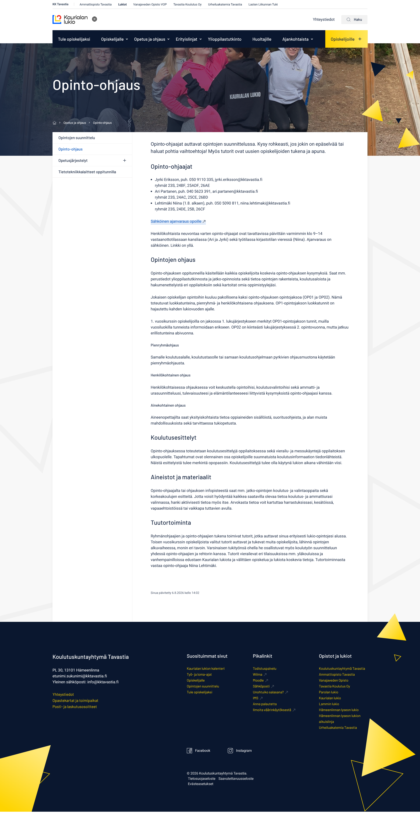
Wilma (257, 674)
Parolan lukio (328, 692)
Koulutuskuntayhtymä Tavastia (342, 668)
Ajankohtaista (295, 39)
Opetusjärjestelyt (73, 160)
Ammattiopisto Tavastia (96, 4)
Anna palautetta (265, 704)
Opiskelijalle (112, 39)
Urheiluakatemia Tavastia (225, 4)
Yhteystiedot (323, 20)
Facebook (202, 750)
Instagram (244, 750)
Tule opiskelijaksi (74, 39)
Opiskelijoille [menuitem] (343, 39)
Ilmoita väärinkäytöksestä (272, 710)
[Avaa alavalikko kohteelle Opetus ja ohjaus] (168, 39)
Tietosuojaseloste (201, 778)
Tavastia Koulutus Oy (187, 4)
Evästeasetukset (200, 784)
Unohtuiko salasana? (268, 692)
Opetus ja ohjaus (149, 39)
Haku (358, 19)
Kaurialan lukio (330, 698)
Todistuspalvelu (264, 668)
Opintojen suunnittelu (76, 137)
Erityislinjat (186, 39)
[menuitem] (74, 39)
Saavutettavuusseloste (236, 778)
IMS (255, 698)
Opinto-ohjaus (70, 149)
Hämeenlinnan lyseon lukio (339, 710)
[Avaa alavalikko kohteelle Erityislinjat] (201, 39)
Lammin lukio (329, 704)
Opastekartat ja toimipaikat (75, 700)
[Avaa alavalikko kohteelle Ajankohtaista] (312, 39)
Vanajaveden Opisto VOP (150, 4)
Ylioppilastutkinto (225, 39)
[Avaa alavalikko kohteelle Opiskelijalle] (127, 39)
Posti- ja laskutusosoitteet (74, 706)
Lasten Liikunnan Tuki (263, 4)
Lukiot (122, 4)
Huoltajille (261, 39)
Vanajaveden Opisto (333, 680)
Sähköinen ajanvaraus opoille (176, 221)
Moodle (258, 680)
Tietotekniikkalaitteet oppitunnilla (87, 171)
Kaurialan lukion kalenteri (206, 668)
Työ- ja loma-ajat (199, 674)
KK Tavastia (60, 4)
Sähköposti (261, 686)
